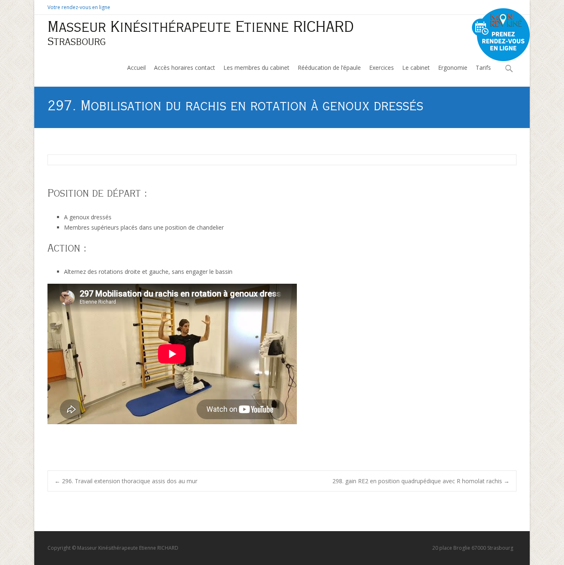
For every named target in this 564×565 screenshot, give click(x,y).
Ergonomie (452, 67)
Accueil (136, 67)
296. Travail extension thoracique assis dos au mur (126, 481)
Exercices (381, 67)
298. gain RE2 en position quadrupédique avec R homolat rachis (420, 481)
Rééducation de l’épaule (329, 67)
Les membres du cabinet (256, 67)
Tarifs (483, 67)
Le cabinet (416, 67)
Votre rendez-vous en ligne (78, 7)
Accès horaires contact (184, 67)
